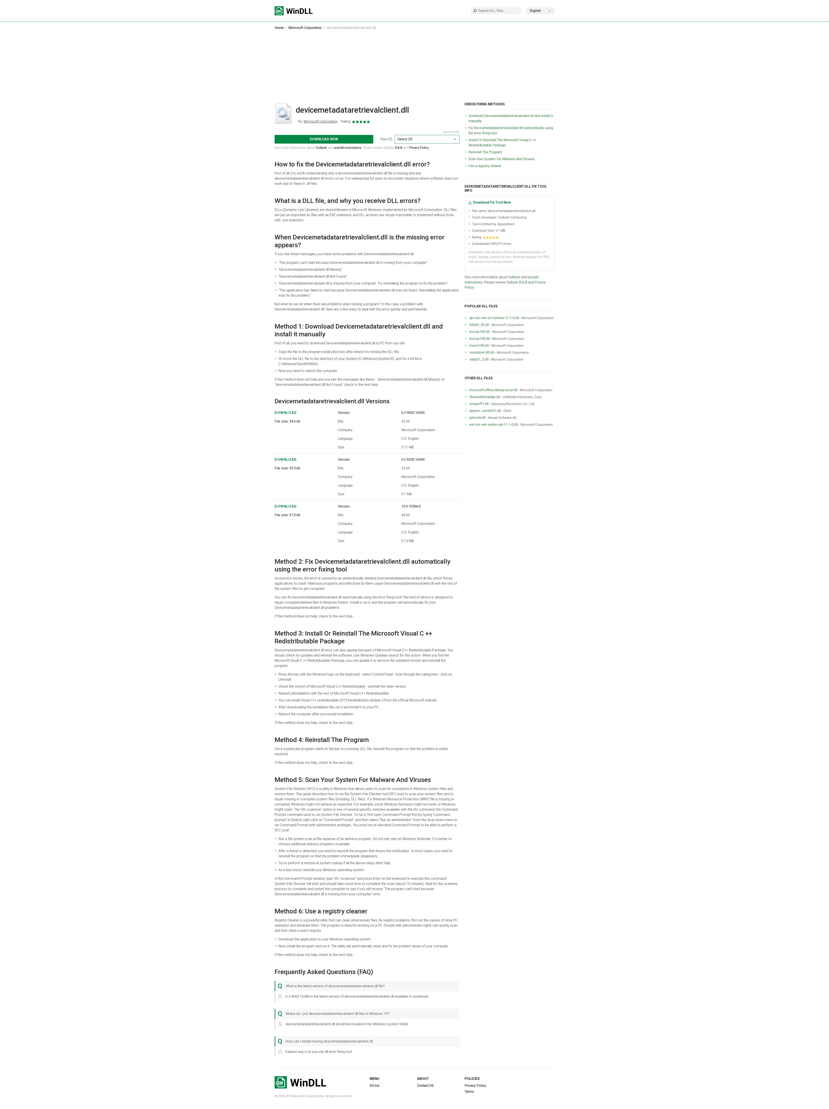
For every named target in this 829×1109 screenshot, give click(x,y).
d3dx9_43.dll (479, 325)
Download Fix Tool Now (492, 202)
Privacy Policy (419, 148)
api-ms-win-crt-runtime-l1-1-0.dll (494, 318)
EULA (398, 148)
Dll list (374, 1086)
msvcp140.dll (479, 339)
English (535, 11)
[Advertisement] (414, 70)
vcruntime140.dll (481, 352)
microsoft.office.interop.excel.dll (493, 390)
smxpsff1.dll (479, 404)
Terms (469, 1092)
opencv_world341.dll (485, 411)
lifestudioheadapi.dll (484, 397)
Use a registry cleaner (485, 166)
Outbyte (321, 148)
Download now (324, 139)
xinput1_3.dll (479, 359)
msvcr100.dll (479, 345)
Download (286, 413)
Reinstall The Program (485, 152)
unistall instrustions (347, 148)
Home (279, 28)
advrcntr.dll (477, 418)
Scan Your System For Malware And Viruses (501, 159)
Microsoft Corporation (305, 28)
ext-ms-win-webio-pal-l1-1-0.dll (493, 424)
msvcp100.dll (479, 332)
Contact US (425, 1086)
